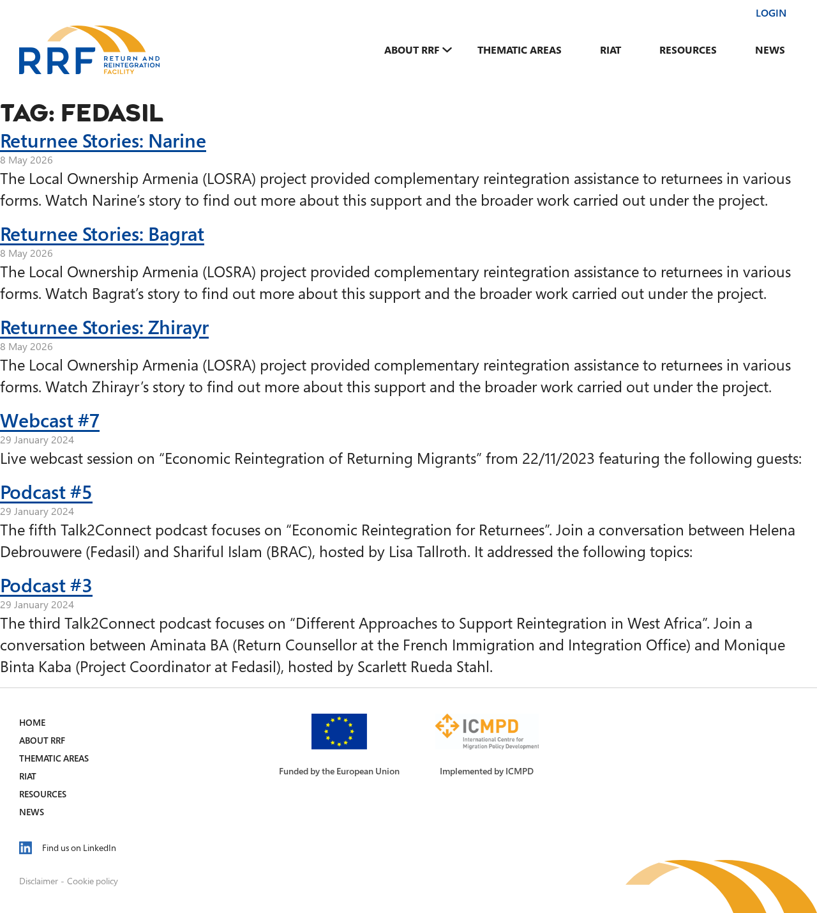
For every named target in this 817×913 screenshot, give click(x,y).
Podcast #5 (46, 491)
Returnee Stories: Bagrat (102, 233)
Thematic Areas (519, 50)
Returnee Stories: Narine (103, 140)
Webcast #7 (50, 420)
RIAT (610, 50)
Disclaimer (38, 881)
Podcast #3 (46, 584)
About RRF (411, 50)
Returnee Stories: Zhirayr (104, 326)
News (770, 50)
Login (771, 13)
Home (32, 722)
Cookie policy (92, 881)
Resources (688, 50)
